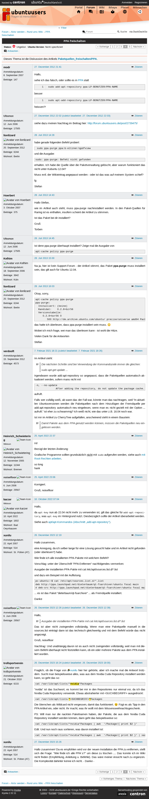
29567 (17, 489)
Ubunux (8, 116)
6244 (16, 152)
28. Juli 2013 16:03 (44, 286)
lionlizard (9, 135)
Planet (125, 7)
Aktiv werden (18, 32)
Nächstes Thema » (136, 778)
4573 (16, 363)
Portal (78, 7)
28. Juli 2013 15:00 (44, 258)
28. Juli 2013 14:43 (44, 195)
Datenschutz (64, 793)
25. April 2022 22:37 (44, 435)
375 (15, 212)
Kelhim (7, 258)
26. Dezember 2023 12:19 (47, 535)
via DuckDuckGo (138, 31)
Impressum (77, 793)
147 (15, 79)
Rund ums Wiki (35, 32)
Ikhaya (113, 7)
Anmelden (127, 2)
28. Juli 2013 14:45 (44, 238)
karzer (7, 499)
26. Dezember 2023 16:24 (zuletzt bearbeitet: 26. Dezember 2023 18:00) (72, 662)
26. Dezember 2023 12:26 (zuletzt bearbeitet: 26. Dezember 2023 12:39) (72, 607)
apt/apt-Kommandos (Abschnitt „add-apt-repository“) (79, 522)
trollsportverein (13, 663)
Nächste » (138, 46)
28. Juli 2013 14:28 (44, 135)
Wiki (101, 7)
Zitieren (138, 66)
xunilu (7, 535)
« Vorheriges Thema (111, 778)
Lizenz (44, 793)
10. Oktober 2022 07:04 (46, 499)
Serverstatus (91, 793)
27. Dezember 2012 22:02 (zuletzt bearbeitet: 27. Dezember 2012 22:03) (72, 115)
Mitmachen (140, 7)
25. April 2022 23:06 (44, 477)
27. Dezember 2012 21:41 (47, 66)
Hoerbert (9, 195)
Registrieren (141, 2)
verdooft (8, 351)
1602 (16, 520)
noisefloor (9, 477)
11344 (17, 465)
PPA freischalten (54, 783)
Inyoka (17, 790)
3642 (16, 275)
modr (6, 67)
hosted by (7, 2)
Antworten (12, 51)
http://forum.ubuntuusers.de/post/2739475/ (113, 123)
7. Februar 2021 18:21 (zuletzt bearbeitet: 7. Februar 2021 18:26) (68, 350)
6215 (16, 683)
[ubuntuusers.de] (24, 15)
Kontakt (52, 793)
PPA (80, 80)
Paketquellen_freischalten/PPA (77, 59)
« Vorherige (103, 46)
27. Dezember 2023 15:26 (47, 741)
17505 (17, 128)
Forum (90, 7)
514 (15, 547)
